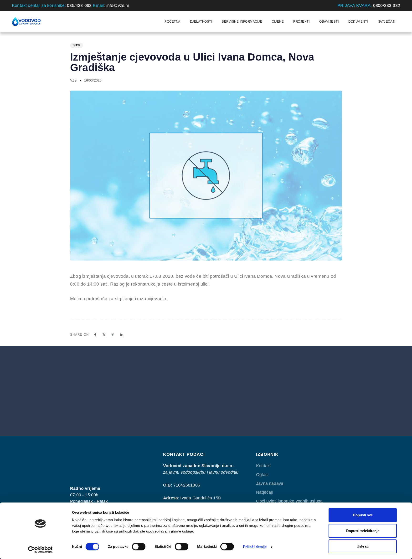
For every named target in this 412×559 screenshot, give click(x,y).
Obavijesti (329, 21)
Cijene (278, 21)
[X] (104, 334)
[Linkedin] (122, 334)
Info (76, 45)
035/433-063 (79, 5)
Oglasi (262, 474)
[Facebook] (95, 334)
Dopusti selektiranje (362, 531)
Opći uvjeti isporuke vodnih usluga (289, 501)
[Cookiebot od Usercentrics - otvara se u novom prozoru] (40, 549)
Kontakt (263, 465)
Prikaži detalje (255, 547)
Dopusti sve (363, 515)
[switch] (138, 546)
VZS (73, 80)
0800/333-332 (386, 5)
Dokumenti (358, 21)
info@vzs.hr (117, 5)
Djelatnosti (201, 21)
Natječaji (387, 21)
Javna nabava (269, 483)
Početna (172, 21)
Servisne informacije (242, 21)
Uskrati (363, 546)
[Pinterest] (113, 334)
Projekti (301, 21)
